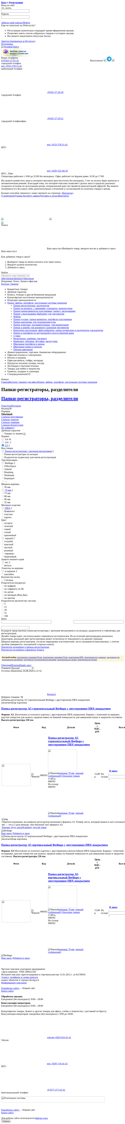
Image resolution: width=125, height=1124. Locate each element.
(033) (57, 144)
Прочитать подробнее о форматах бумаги (22, 650)
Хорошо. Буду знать (12, 827)
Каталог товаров (9, 284)
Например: (7, 281)
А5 (6, 445)
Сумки (16, 335)
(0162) (55, 92)
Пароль (5, 14)
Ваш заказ (6, 833)
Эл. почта (6, 8)
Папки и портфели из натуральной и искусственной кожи (43, 333)
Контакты (67, 193)
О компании (7, 195)
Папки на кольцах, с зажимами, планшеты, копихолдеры (42, 308)
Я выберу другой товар (34, 827)
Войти (26, 22)
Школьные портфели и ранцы (29, 344)
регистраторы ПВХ (76, 657)
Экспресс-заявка (30, 195)
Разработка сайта (10, 988)
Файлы (17, 316)
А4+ (7, 442)
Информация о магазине (14, 982)
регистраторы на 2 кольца (67, 660)
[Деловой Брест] (10, 46)
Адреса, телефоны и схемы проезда (19, 977)
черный (9, 538)
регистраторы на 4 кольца (87, 660)
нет (7, 562)
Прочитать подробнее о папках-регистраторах (25, 647)
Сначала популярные (12, 416)
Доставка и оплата (49, 195)
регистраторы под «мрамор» (95, 657)
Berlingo (9, 463)
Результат (16, 406)
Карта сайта (7, 991)
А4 (7, 439)
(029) (57, 171)
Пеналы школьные (23, 349)
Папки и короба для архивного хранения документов (41, 327)
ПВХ (7, 508)
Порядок (5, 668)
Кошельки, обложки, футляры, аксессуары (35, 341)
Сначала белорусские (12, 425)
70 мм (8, 490)
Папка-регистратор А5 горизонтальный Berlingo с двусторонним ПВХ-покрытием (56, 708)
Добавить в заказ (21, 833)
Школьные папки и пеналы (27, 346)
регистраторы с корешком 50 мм (29, 657)
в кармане (10, 571)
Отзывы (18, 195)
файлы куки (41, 1118)
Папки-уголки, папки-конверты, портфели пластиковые (42, 319)
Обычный (6, 414)
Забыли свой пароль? (12, 22)
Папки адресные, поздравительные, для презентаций (41, 324)
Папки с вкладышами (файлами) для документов (38, 314)
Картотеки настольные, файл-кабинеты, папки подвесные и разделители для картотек (58, 330)
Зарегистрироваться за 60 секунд (18, 41)
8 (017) (56, 1090)
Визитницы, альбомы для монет (30, 338)
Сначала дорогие (10, 419)
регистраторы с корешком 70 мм (55, 657)
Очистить (6, 406)
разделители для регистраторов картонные (40, 660)
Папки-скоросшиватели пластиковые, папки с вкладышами (44, 311)
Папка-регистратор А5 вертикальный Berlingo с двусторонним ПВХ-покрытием (54, 845)
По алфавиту (8, 427)
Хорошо (6, 1121)
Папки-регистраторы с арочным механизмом (28, 451)
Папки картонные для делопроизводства (34, 322)
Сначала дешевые (10, 422)
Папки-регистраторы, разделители (31, 305)
